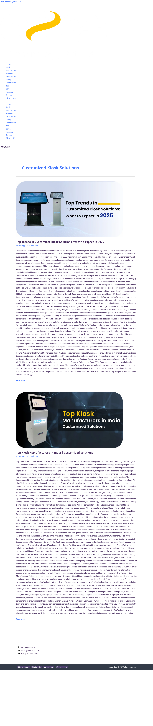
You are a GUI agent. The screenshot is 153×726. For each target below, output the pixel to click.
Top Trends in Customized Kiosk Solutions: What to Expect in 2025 (60, 242)
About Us (9, 92)
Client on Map (11, 98)
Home (8, 64)
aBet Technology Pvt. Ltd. (10, 1)
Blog (7, 86)
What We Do (11, 76)
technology (20, 245)
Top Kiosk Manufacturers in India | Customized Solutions (54, 452)
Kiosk (8, 67)
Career (8, 89)
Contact (9, 95)
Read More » (21, 380)
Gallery (8, 79)
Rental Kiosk (11, 70)
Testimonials (11, 83)
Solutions (9, 73)
